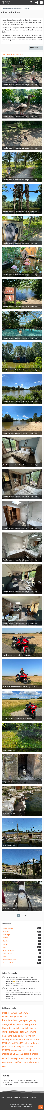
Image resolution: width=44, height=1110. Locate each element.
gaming (32, 1020)
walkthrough (27, 1058)
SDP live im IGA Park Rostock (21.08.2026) (19, 977)
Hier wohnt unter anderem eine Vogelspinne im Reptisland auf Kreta (20, 989)
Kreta (24, 1035)
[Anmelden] (36, 2)
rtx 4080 (30, 1046)
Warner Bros (7, 1062)
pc (37, 1043)
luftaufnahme (16, 1039)
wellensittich (33, 1062)
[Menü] (41, 3)
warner (37, 1058)
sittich (25, 1050)
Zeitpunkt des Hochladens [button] (15, 54)
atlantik (6, 1012)
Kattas (16, 1035)
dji (21, 1016)
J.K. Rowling (30, 1032)
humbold (16, 1028)
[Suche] (31, 3)
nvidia (32, 1043)
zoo (4, 1066)
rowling (17, 1046)
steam (32, 1050)
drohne (26, 1016)
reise (11, 1046)
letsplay (5, 1039)
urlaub (6, 1058)
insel (21, 1031)
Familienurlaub (10, 1020)
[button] (41, 48)
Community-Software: (22, 1104)
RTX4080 (6, 1050)
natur (26, 1043)
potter (5, 1046)
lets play (31, 1036)
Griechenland (17, 1024)
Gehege (5, 1024)
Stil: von (22, 1107)
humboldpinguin (28, 1028)
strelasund (18, 1054)
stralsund (7, 1054)
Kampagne (7, 1036)
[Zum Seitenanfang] (40, 1107)
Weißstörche (20, 1062)
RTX (24, 1046)
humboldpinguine (10, 1032)
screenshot (16, 1050)
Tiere (26, 1054)
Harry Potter (30, 1024)
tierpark (34, 1054)
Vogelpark (15, 1058)
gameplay (23, 1020)
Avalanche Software (20, 1013)
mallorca (28, 1039)
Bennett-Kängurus (10, 1016)
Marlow (36, 1039)
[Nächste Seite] (25, 915)
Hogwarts (6, 1028)
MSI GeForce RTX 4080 (12, 1043)
